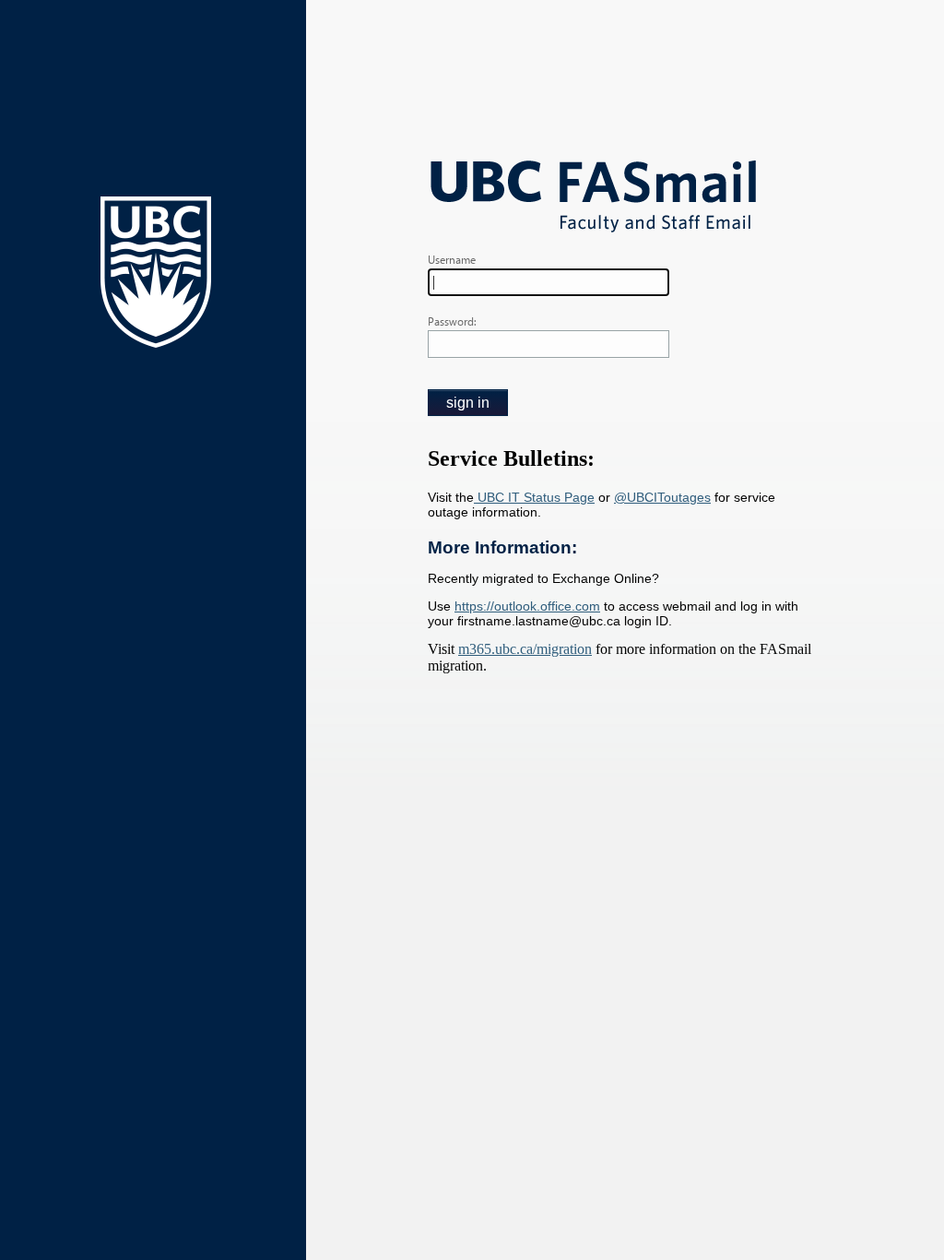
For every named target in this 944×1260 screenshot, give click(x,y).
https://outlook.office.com (527, 606)
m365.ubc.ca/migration (525, 649)
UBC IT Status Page (534, 497)
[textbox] (548, 282)
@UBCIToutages (662, 497)
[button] (468, 402)
